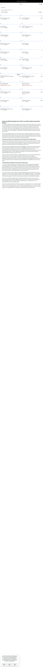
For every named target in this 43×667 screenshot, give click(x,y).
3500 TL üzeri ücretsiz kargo (21, 1)
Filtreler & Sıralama (4, 12)
